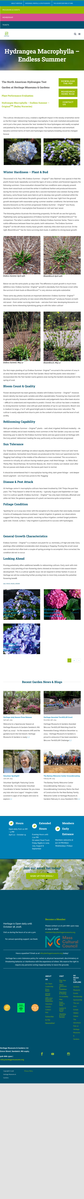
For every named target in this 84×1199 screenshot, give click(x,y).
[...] (28, 737)
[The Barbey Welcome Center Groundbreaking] (62, 761)
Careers (48, 1007)
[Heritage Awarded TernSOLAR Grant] (62, 702)
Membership (77, 996)
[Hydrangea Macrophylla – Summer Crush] (62, 604)
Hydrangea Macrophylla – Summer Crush (53, 613)
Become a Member (55, 919)
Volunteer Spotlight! (11, 776)
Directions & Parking (62, 993)
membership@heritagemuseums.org (60, 932)
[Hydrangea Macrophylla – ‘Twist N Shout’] (21, 604)
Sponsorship (77, 1000)
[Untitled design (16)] (7, 1005)
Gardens (76, 987)
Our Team (48, 984)
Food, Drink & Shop (62, 1003)
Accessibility (63, 996)
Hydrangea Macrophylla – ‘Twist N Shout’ (16, 613)
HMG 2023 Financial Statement (49, 999)
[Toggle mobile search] (75, 34)
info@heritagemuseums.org (51, 953)
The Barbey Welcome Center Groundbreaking (62, 776)
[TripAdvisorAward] (21, 1004)
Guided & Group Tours (62, 1009)
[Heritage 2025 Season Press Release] (21, 702)
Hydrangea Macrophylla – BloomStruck (12, 647)
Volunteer (48, 1004)
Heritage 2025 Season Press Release (17, 717)
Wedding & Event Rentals (62, 1015)
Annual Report (48, 994)
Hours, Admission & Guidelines (63, 987)
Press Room (47, 990)
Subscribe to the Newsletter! (50, 1020)
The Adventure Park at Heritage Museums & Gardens (77, 1029)
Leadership (49, 986)
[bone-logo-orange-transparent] (35, 1005)
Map (60, 999)
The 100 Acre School (76, 1006)
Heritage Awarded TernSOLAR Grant (58, 717)
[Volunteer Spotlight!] (21, 761)
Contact (48, 1010)
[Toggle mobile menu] (79, 34)
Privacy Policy (28, 1071)
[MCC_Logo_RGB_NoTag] (61, 937)
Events (75, 993)
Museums (76, 990)
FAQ (46, 1012)
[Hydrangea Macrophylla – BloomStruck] (21, 639)
